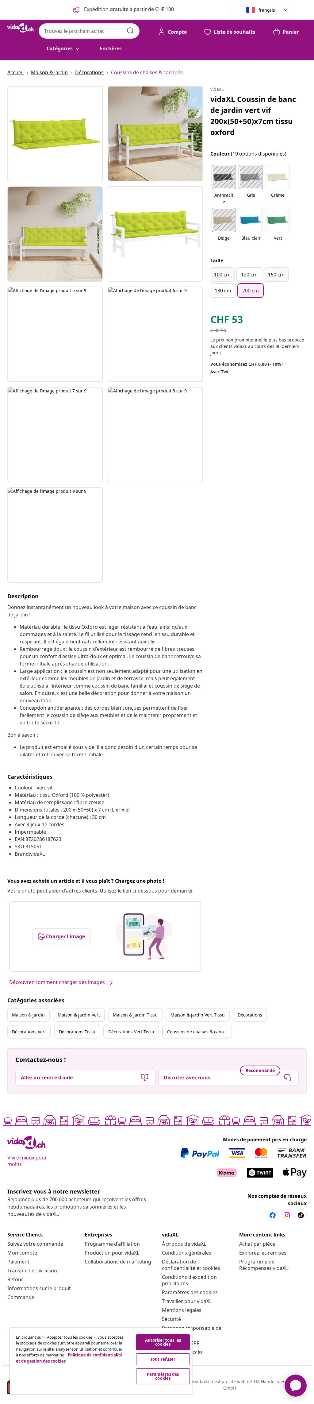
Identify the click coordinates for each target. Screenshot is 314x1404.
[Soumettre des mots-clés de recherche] (130, 31)
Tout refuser (163, 1359)
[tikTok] (301, 1215)
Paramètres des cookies (190, 1292)
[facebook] (273, 1215)
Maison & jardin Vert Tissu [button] (197, 1015)
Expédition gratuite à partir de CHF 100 (128, 9)
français (266, 10)
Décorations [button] (250, 1015)
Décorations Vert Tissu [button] (131, 1032)
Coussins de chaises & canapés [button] (199, 1032)
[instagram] (287, 1215)
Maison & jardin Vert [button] (79, 1015)
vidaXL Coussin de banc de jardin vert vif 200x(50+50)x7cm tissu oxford (253, 115)
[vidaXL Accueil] (20, 28)
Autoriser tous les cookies (163, 1342)
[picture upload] (144, 936)
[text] (226, 321)
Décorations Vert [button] (29, 1032)
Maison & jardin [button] (28, 1015)
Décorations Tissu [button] (77, 1032)
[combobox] (89, 31)
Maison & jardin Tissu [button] (135, 1015)
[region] (101, 1361)
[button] (224, 185)
